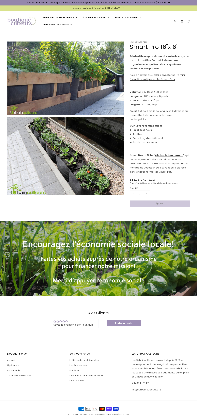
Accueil (11, 360)
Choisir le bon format (169, 155)
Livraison (74, 370)
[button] (175, 21)
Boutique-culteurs (82, 414)
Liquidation (13, 365)
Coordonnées (77, 380)
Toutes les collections (19, 375)
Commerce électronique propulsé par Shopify (110, 414)
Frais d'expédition (138, 183)
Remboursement (79, 365)
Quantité (134, 188)
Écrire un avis (123, 323)
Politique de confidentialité (84, 360)
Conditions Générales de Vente (86, 375)
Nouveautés (13, 370)
